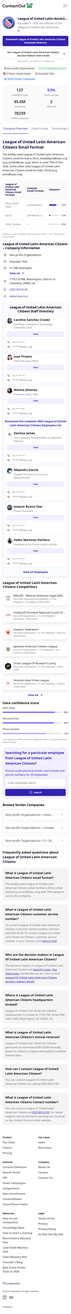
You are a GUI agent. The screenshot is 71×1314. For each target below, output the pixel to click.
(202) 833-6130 (19, 289)
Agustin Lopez (42, 969)
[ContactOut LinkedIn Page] (5, 1297)
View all (33, 695)
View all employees (35, 572)
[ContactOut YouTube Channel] (11, 1297)
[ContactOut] (18, 5)
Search (38, 792)
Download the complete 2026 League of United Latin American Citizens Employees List (35, 423)
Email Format (40, 128)
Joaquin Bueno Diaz (28, 506)
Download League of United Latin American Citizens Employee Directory (35, 41)
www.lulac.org (18, 296)
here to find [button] (49, 941)
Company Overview (15, 128)
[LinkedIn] (18, 31)
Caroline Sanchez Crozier (32, 319)
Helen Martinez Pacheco (32, 539)
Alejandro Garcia (26, 469)
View (35, 334)
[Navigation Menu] (65, 5)
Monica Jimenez (25, 389)
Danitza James (24, 433)
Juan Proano (23, 356)
